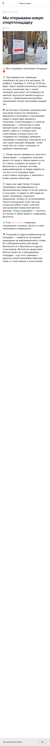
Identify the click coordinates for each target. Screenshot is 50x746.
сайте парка (17, 222)
